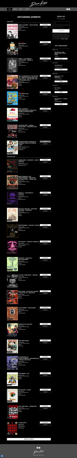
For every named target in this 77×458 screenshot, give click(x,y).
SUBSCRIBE (61, 30)
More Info (45, 27)
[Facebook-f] (67, 9)
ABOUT (21, 9)
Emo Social (58, 88)
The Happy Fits (58, 65)
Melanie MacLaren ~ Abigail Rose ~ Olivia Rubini (60, 53)
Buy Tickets (45, 24)
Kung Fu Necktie (22, 30)
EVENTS (15, 9)
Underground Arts (22, 165)
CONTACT (27, 9)
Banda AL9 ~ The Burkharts (59, 77)
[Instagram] (69, 9)
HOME (9, 9)
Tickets (61, 58)
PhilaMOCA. (21, 149)
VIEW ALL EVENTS (29, 439)
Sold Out (45, 141)
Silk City (20, 48)
